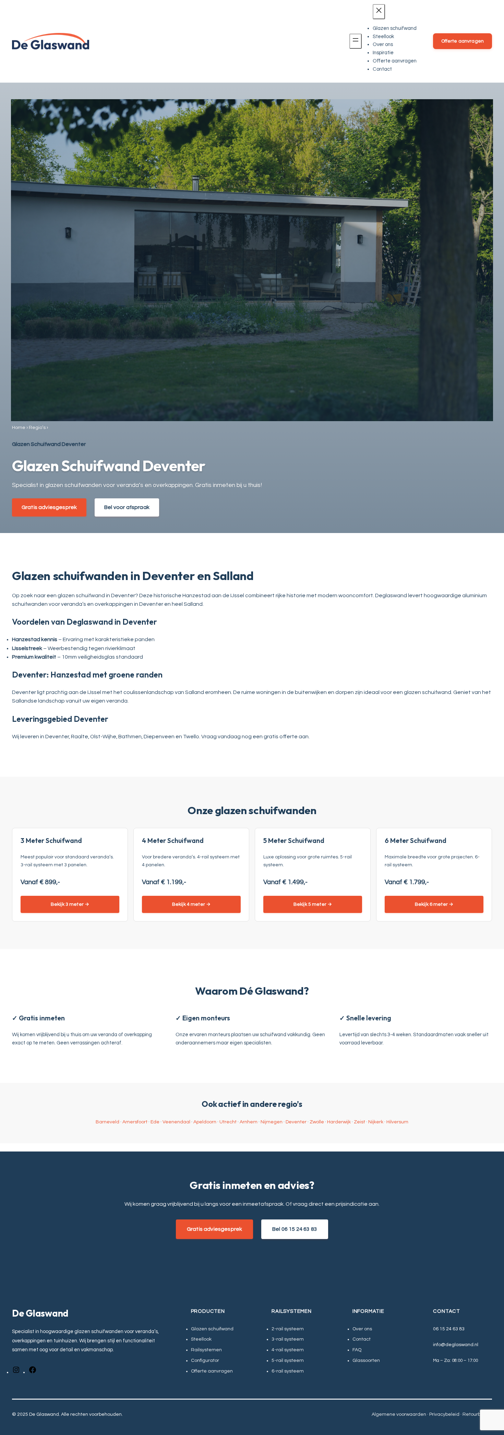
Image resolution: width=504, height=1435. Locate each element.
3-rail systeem (288, 1339)
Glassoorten (366, 1360)
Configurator (205, 1360)
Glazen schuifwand (212, 1329)
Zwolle (317, 1122)
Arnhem (248, 1122)
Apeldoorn (204, 1122)
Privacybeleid (444, 1414)
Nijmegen (272, 1122)
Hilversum (397, 1122)
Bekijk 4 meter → (191, 904)
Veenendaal (176, 1122)
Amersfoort (134, 1122)
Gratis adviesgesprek (49, 507)
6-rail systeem (288, 1371)
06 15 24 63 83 (449, 1329)
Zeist (359, 1122)
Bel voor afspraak (126, 507)
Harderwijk (339, 1122)
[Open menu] (355, 41)
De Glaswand (40, 1313)
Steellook (201, 1339)
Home (18, 427)
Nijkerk (375, 1122)
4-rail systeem (288, 1349)
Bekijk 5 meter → (312, 904)
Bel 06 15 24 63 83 (294, 1229)
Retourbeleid (477, 1414)
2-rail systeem (288, 1329)
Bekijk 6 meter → (434, 904)
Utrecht (228, 1122)
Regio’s (37, 427)
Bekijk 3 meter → (70, 904)
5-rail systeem (288, 1360)
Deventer (296, 1122)
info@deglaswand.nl (455, 1344)
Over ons (362, 1329)
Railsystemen (206, 1349)
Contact (361, 1339)
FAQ (356, 1349)
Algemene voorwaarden (399, 1414)
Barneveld (107, 1122)
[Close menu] (379, 11)
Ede (155, 1122)
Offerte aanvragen (462, 41)
